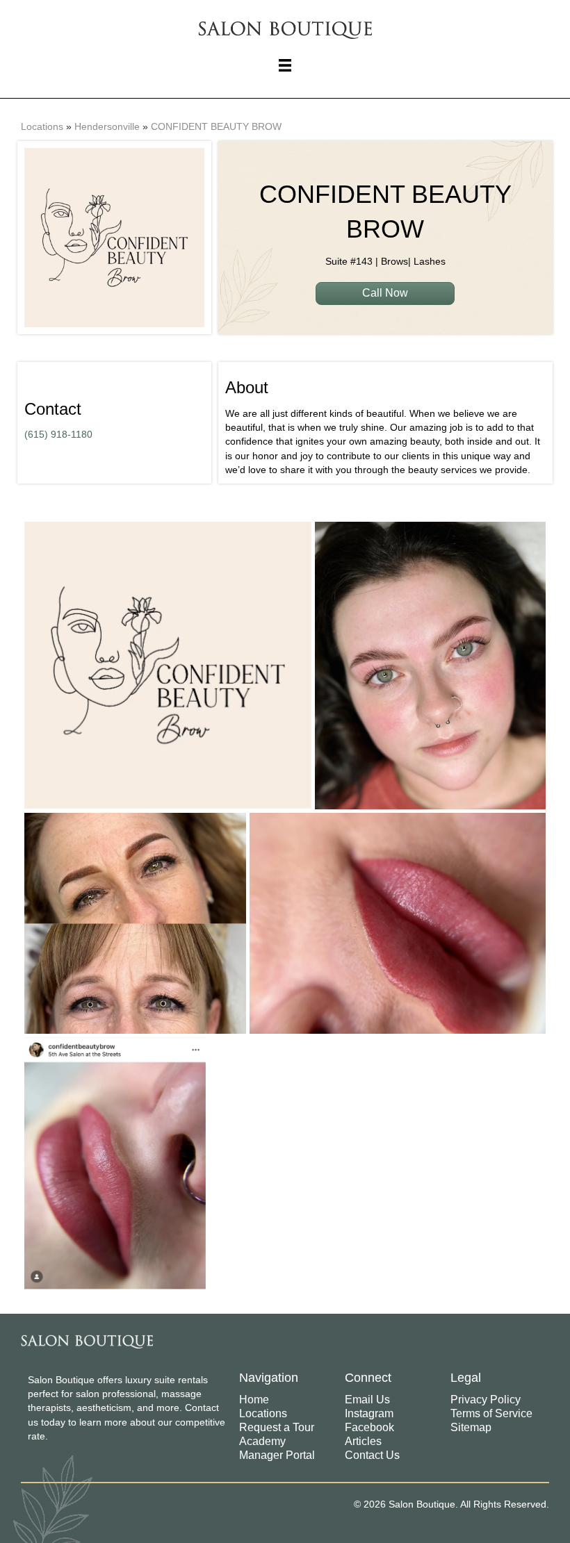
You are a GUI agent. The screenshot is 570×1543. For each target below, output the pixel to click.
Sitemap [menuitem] (470, 1427)
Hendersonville (107, 126)
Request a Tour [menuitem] (276, 1427)
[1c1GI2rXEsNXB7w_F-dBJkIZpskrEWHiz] (430, 666)
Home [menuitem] (254, 1399)
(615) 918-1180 (58, 434)
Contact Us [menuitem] (372, 1455)
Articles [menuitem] (363, 1441)
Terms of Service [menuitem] (491, 1413)
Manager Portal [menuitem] (277, 1455)
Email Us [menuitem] (367, 1399)
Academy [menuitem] (262, 1441)
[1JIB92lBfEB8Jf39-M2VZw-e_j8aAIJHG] (398, 924)
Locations (42, 126)
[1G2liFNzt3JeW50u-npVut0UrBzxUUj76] (115, 1163)
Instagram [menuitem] (369, 1413)
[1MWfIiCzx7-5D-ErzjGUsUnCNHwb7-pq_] (135, 923)
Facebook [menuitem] (369, 1427)
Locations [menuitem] (263, 1413)
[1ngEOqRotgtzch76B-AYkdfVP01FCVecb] (167, 665)
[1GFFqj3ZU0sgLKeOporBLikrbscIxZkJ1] (377, 1163)
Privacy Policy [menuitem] (485, 1399)
